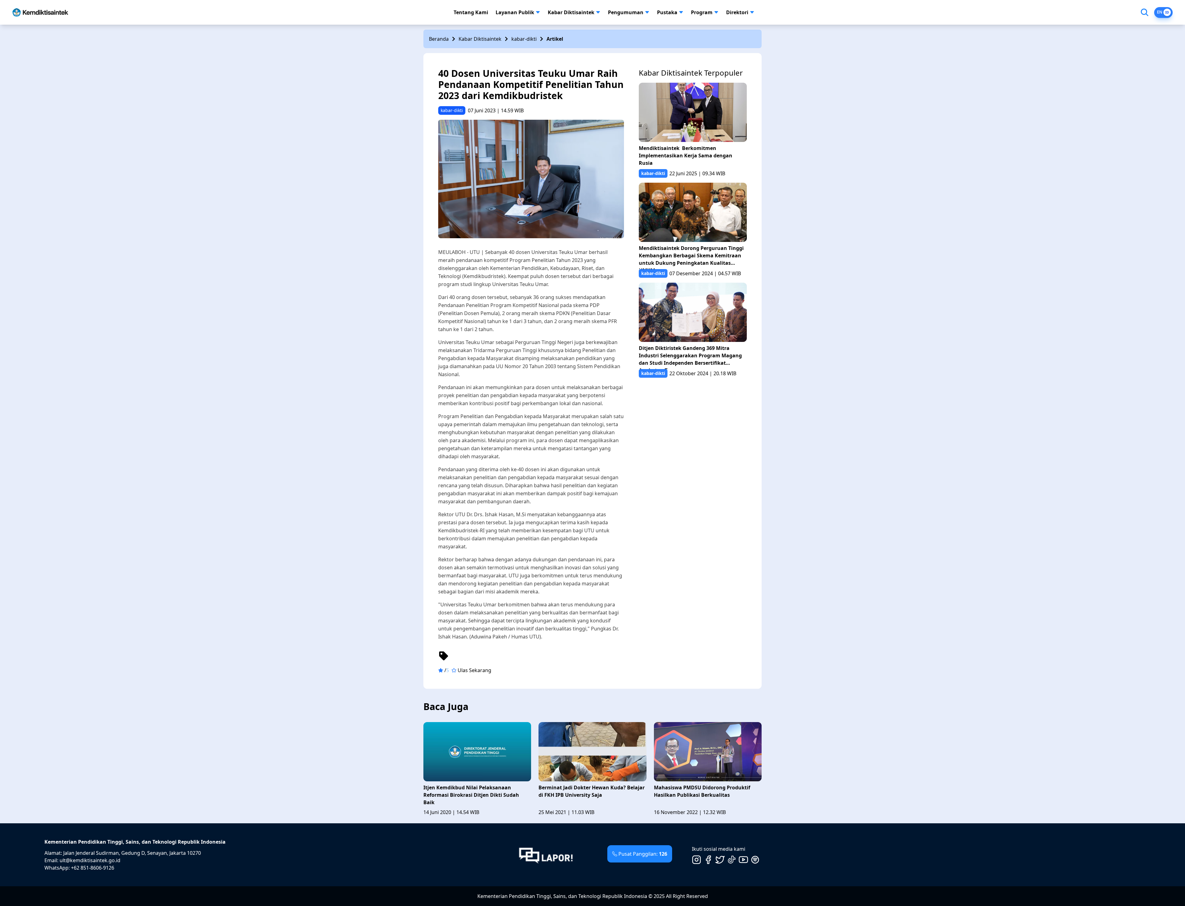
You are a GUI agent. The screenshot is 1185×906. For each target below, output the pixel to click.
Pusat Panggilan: (642, 853)
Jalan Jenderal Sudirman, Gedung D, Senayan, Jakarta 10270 (132, 853)
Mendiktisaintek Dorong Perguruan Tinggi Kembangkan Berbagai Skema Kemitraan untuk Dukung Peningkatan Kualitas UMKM (691, 257)
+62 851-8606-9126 (92, 867)
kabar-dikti (524, 38)
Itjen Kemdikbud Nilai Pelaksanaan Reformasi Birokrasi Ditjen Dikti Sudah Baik (471, 795)
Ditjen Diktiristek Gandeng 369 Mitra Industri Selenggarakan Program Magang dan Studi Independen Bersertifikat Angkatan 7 (690, 357)
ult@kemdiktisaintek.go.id (90, 860)
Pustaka (667, 12)
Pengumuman (625, 12)
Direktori (737, 12)
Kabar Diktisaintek (571, 12)
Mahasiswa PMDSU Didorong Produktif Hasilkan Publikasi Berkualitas (702, 791)
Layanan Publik (515, 12)
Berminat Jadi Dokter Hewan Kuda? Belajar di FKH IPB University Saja (591, 791)
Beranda (439, 38)
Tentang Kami (471, 12)
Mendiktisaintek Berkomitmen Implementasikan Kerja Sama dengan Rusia (685, 155)
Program (702, 12)
